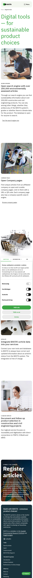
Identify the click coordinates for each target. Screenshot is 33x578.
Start (2, 9)
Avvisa (16, 317)
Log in (5, 548)
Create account (7, 550)
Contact (5, 574)
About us (5, 571)
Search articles (7, 545)
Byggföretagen (8, 535)
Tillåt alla (16, 307)
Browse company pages (9, 202)
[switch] (28, 289)
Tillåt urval (16, 312)
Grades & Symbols (8, 562)
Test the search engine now (10, 120)
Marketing (6, 576)
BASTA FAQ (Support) (9, 553)
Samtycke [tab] (6, 259)
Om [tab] (27, 259)
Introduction (6, 560)
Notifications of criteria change (11, 565)
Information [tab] (16, 259)
